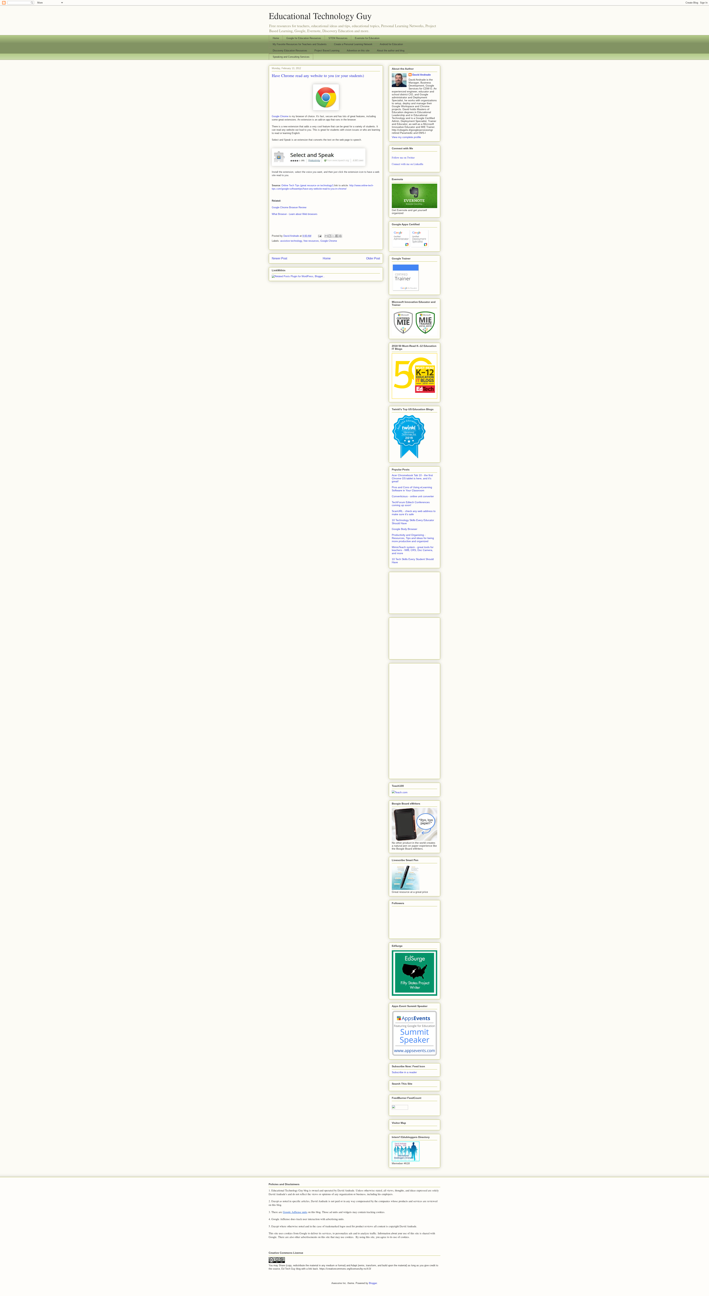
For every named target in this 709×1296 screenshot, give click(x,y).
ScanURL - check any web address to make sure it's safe (414, 513)
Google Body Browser (404, 529)
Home (276, 38)
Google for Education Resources (303, 38)
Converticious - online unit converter (413, 496)
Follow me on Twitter (403, 157)
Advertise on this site (358, 50)
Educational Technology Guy (320, 15)
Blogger (373, 1283)
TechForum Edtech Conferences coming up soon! (411, 504)
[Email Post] (319, 235)
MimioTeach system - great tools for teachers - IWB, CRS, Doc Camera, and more (413, 550)
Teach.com (401, 792)
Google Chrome (280, 116)
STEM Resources (337, 38)
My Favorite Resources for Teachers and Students (300, 44)
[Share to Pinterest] (340, 236)
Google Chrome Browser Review (289, 207)
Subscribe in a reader (404, 1072)
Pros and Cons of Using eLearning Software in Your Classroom (412, 489)
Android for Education (391, 44)
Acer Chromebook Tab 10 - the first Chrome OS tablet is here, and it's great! (412, 478)
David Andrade (421, 74)
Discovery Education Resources (290, 50)
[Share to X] (333, 236)
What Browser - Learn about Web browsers (294, 214)
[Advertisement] (410, 591)
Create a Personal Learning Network (353, 44)
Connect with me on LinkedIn (407, 164)
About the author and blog (390, 50)
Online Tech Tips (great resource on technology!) (307, 185)
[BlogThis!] (330, 236)
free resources (311, 240)
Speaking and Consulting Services (291, 56)
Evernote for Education (367, 38)
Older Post (373, 258)
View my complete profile (406, 137)
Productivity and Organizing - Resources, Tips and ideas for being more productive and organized (413, 538)
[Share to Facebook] (337, 236)
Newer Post (279, 258)
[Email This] (326, 236)
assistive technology (291, 240)
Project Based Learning (326, 50)
